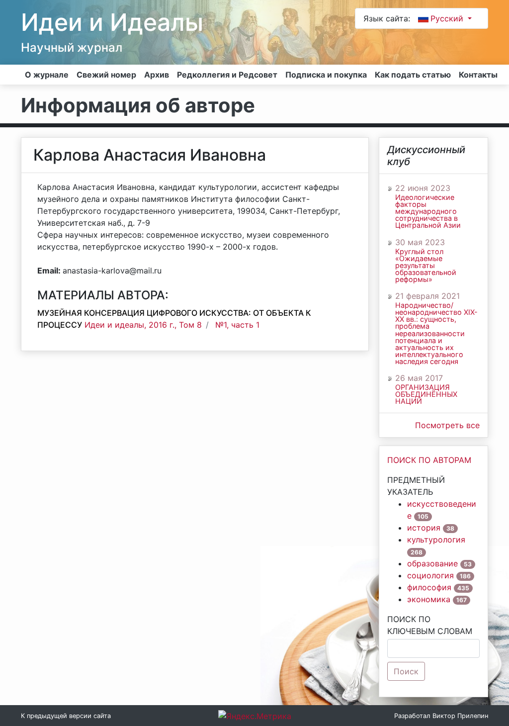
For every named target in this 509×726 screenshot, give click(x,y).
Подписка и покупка (326, 75)
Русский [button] (448, 18)
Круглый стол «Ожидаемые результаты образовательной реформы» (425, 265)
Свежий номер (106, 75)
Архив (156, 75)
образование (432, 563)
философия (429, 587)
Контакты (478, 75)
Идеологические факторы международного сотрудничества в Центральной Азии (428, 211)
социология (430, 575)
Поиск (406, 671)
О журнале (47, 75)
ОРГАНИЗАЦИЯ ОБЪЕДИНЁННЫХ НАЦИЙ (426, 394)
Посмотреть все (447, 425)
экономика (428, 599)
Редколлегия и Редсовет (227, 75)
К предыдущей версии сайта (66, 716)
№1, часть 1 (237, 325)
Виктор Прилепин (460, 716)
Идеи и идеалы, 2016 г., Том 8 (143, 325)
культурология (436, 539)
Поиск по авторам (429, 460)
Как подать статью (413, 75)
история (423, 528)
